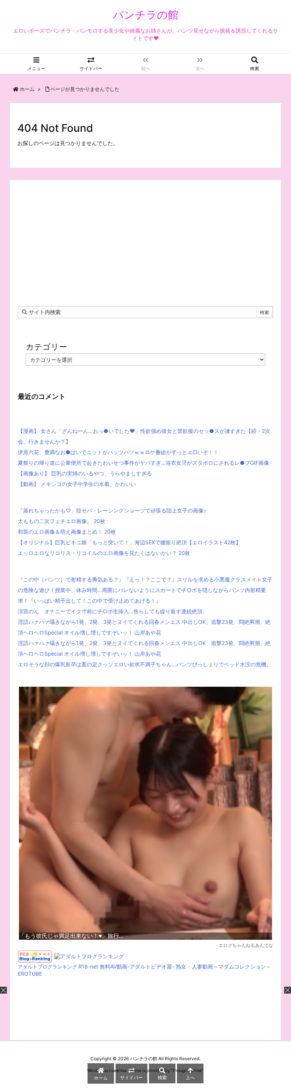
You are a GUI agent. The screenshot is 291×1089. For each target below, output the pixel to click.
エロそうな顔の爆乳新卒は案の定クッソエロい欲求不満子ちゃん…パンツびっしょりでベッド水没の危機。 (145, 664)
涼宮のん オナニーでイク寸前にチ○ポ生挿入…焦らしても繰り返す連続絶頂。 (113, 611)
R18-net (88, 966)
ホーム (27, 89)
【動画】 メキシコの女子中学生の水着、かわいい (77, 484)
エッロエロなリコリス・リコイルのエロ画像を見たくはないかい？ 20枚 (104, 553)
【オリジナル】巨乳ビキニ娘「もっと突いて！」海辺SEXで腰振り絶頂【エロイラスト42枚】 (129, 542)
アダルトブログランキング (47, 967)
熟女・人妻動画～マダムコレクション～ (223, 966)
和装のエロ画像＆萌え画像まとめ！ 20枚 (67, 531)
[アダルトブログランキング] (89, 956)
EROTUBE (30, 973)
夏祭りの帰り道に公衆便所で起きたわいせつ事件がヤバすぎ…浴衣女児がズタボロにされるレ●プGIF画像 (143, 462)
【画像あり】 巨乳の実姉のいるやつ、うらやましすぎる (85, 473)
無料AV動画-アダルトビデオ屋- (137, 966)
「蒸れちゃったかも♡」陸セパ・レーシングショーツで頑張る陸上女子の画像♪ (112, 510)
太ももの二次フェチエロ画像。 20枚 (61, 521)
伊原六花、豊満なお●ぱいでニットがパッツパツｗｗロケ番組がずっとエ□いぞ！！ (118, 452)
